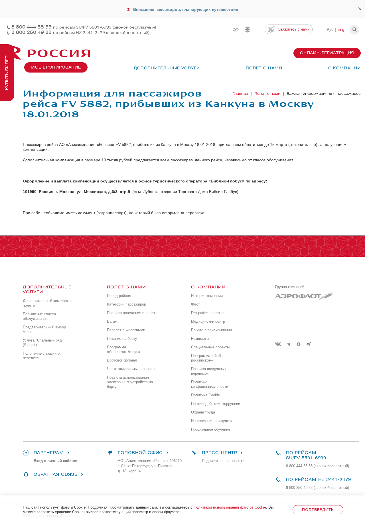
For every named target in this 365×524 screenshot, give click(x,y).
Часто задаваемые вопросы (131, 369)
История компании (207, 296)
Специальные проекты (210, 347)
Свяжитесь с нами (293, 29)
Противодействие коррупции (215, 403)
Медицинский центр (208, 321)
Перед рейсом (119, 296)
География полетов (207, 313)
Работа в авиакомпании (211, 330)
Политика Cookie (205, 395)
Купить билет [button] (7, 73)
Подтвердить (318, 509)
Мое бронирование (56, 67)
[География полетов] (247, 30)
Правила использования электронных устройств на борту (130, 382)
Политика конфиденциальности (209, 384)
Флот (195, 304)
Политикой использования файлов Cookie (230, 507)
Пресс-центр (219, 452)
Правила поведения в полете (132, 313)
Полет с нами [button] (264, 68)
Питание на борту (122, 338)
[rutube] (309, 344)
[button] (354, 30)
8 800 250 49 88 (80, 32)
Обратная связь (55, 474)
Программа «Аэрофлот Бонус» (123, 349)
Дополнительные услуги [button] (167, 68)
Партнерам (49, 452)
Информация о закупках (212, 421)
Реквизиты (200, 338)
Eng (341, 29)
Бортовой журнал (122, 360)
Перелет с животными (126, 330)
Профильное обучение (210, 429)
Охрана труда (203, 412)
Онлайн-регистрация (327, 53)
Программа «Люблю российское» (208, 358)
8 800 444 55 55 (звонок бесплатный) (317, 466)
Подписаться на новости (223, 461)
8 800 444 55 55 (83, 27)
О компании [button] (344, 68)
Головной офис (140, 452)
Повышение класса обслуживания (39, 316)
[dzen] (298, 344)
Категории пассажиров (126, 304)
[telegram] (288, 344)
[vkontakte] (278, 344)
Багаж (112, 321)
